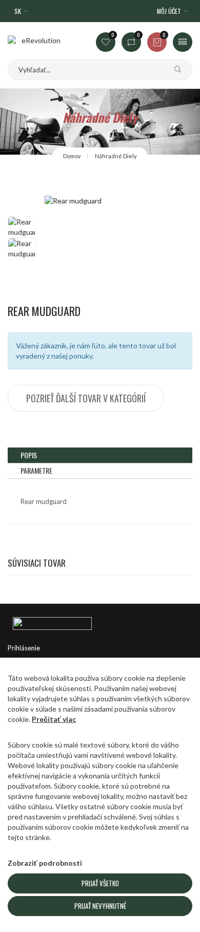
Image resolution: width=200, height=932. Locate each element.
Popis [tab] (29, 455)
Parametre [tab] (36, 470)
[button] (172, 11)
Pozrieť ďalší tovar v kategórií (86, 398)
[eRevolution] (100, 622)
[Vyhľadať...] (174, 70)
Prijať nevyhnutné (100, 906)
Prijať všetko (100, 883)
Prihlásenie (24, 648)
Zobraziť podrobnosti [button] (45, 863)
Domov (72, 156)
